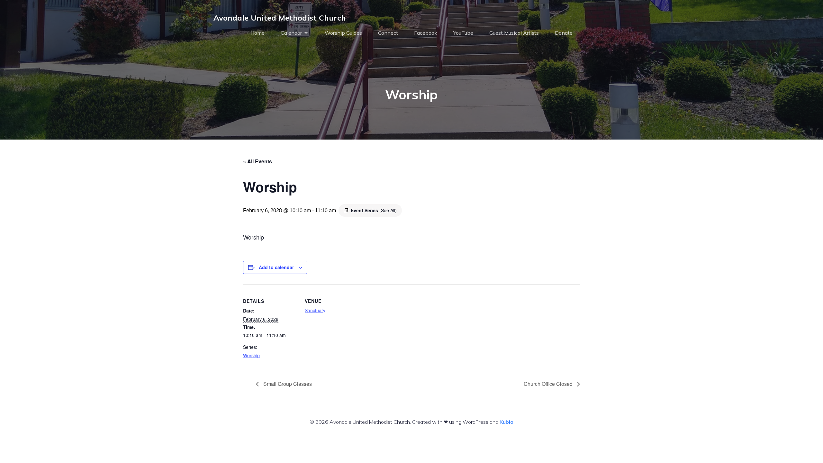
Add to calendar (276, 267)
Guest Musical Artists (514, 33)
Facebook (425, 33)
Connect (388, 33)
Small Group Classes (287, 383)
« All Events (257, 161)
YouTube (463, 33)
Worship (251, 355)
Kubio (506, 422)
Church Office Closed (549, 383)
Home (257, 33)
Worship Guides (343, 33)
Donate (564, 33)
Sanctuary (315, 310)
